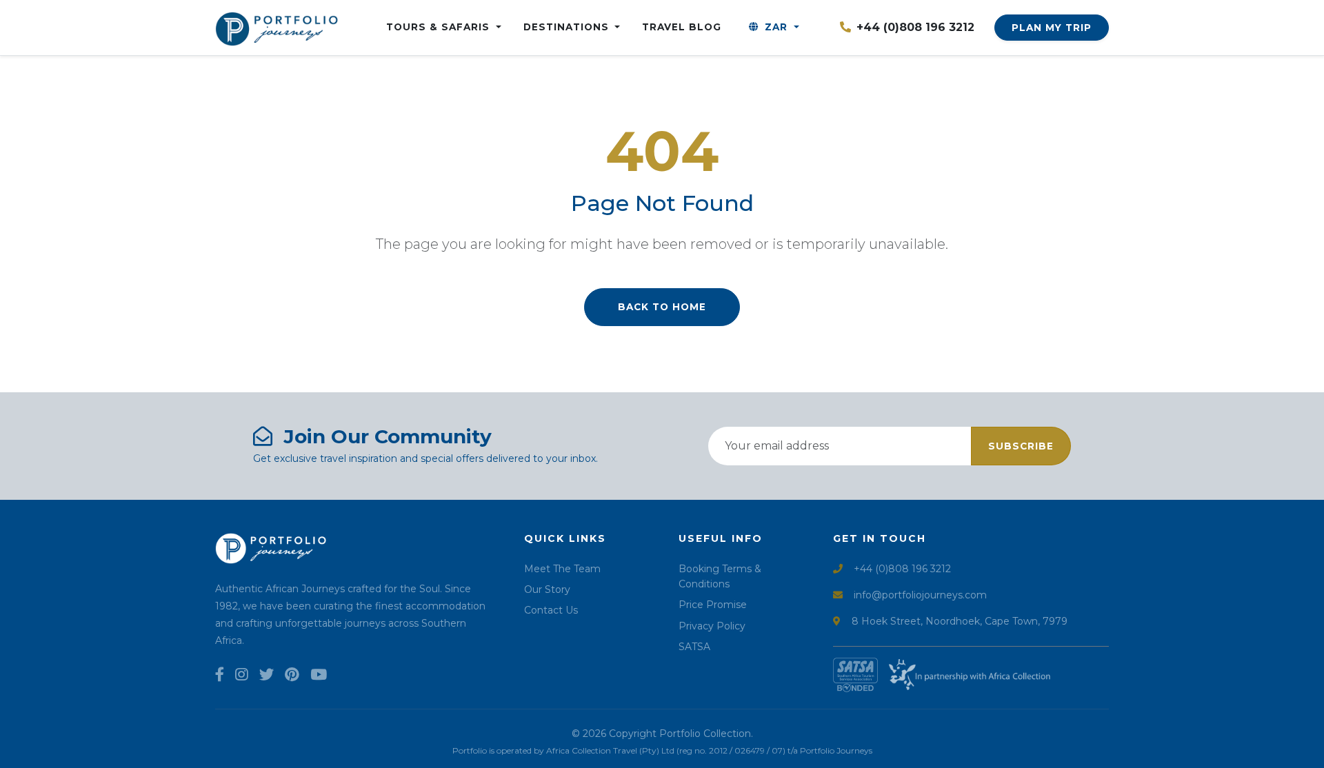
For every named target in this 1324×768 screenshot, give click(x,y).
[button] (773, 27)
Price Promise (713, 604)
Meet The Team (562, 569)
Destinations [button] (567, 26)
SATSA (694, 646)
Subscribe (1021, 446)
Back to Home (662, 306)
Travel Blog (681, 26)
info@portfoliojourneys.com (920, 595)
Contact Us (551, 610)
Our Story (547, 589)
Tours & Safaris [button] (439, 26)
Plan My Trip (1052, 27)
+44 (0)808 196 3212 (915, 27)
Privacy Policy (712, 626)
